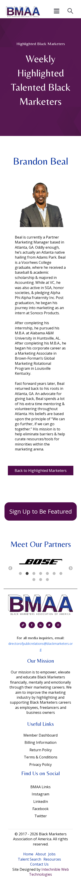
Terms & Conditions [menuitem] (40, 757)
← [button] (10, 568)
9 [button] (40, 579)
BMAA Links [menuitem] (40, 786)
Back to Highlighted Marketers (41, 470)
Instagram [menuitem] (40, 794)
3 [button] (34, 573)
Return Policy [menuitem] (40, 749)
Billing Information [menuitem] (40, 742)
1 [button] (20, 573)
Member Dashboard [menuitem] (40, 735)
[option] (40, 562)
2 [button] (27, 573)
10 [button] (47, 579)
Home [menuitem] (28, 854)
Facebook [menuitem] (40, 808)
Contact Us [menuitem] (39, 864)
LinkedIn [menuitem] (40, 801)
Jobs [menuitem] (52, 854)
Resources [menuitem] (52, 859)
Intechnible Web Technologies (49, 872)
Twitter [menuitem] (40, 815)
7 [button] (60, 573)
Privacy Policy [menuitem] (40, 764)
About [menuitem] (41, 854)
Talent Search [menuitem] (29, 859)
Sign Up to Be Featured (40, 511)
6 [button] (54, 573)
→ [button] (70, 568)
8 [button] (34, 579)
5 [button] (47, 573)
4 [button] (40, 573)
